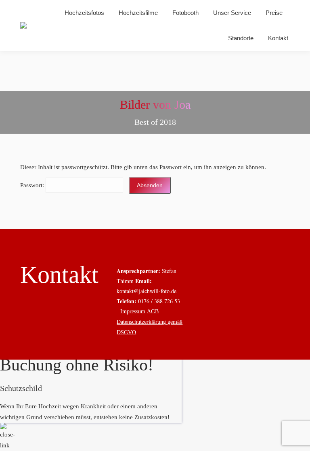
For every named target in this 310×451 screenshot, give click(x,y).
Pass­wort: (33, 185)
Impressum (132, 311)
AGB (153, 311)
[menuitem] (84, 12)
